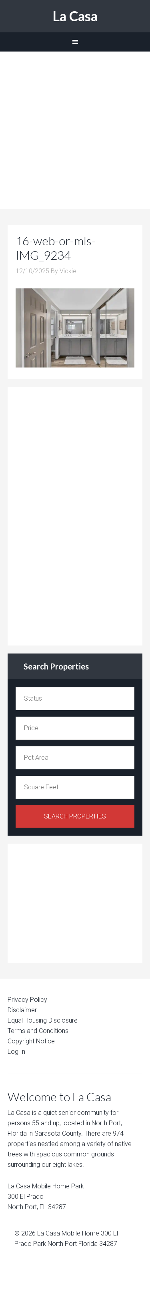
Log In (16, 1051)
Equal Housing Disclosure (43, 1020)
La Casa (75, 16)
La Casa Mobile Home (68, 1233)
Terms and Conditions (38, 1031)
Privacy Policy (27, 999)
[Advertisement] (75, 130)
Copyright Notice (31, 1041)
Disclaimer (22, 1010)
